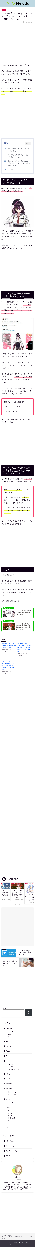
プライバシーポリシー (13, 1151)
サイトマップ (10, 1146)
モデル (10, 1115)
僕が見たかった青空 (14, 1069)
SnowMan (11, 1032)
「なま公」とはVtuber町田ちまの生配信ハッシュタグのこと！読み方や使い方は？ (8, 665)
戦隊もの (9, 1088)
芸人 (9, 1120)
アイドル (9, 1061)
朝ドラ (8, 1099)
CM (9, 1111)
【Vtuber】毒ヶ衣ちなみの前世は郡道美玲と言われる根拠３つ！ (8, 645)
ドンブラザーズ (13, 1094)
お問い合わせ (10, 1141)
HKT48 (10, 1064)
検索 (4, 1008)
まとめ (10, 169)
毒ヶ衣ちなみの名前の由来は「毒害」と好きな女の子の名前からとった (19, 163)
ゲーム (8, 1079)
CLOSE (28, 143)
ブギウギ (11, 1102)
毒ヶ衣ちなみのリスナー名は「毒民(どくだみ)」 (18, 156)
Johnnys (9, 1028)
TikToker (9, 1046)
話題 (7, 1127)
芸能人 (8, 1107)
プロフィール (10, 1156)
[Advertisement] (17, 43)
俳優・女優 (11, 1118)
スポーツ (9, 1083)
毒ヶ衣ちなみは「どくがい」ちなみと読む (19, 150)
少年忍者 (11, 1036)
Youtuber (9, 1056)
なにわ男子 (11, 1034)
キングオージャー (14, 1092)
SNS (7, 1041)
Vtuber (3, 9)
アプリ (8, 1074)
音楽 (9, 1123)
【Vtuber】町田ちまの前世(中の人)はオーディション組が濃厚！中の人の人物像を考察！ (25, 647)
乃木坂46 (11, 1066)
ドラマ (10, 1113)
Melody (17, 3)
